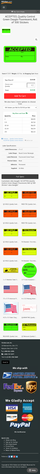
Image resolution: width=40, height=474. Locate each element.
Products (5, 138)
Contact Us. (23, 467)
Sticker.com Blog (11, 440)
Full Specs (20, 176)
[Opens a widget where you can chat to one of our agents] (32, 470)
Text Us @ (10, 357)
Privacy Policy (10, 446)
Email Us (5, 362)
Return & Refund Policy (13, 450)
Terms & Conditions (12, 448)
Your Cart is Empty (19, 12)
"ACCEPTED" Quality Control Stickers (13, 140)
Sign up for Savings (12, 442)
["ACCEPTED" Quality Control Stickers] (6, 30)
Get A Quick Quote (11, 444)
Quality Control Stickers (16, 138)
